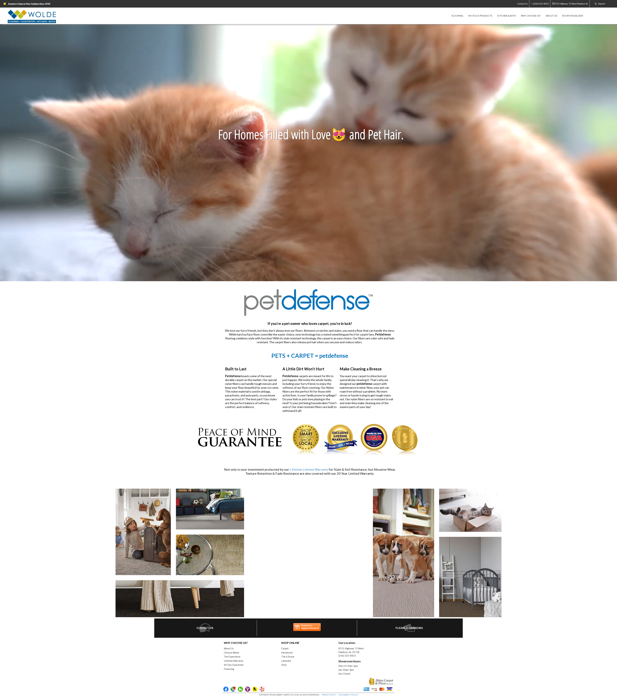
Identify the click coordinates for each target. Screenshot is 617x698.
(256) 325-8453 (347, 655)
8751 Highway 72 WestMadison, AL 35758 (351, 650)
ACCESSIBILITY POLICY (348, 695)
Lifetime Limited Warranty (309, 469)
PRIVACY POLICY (329, 695)
